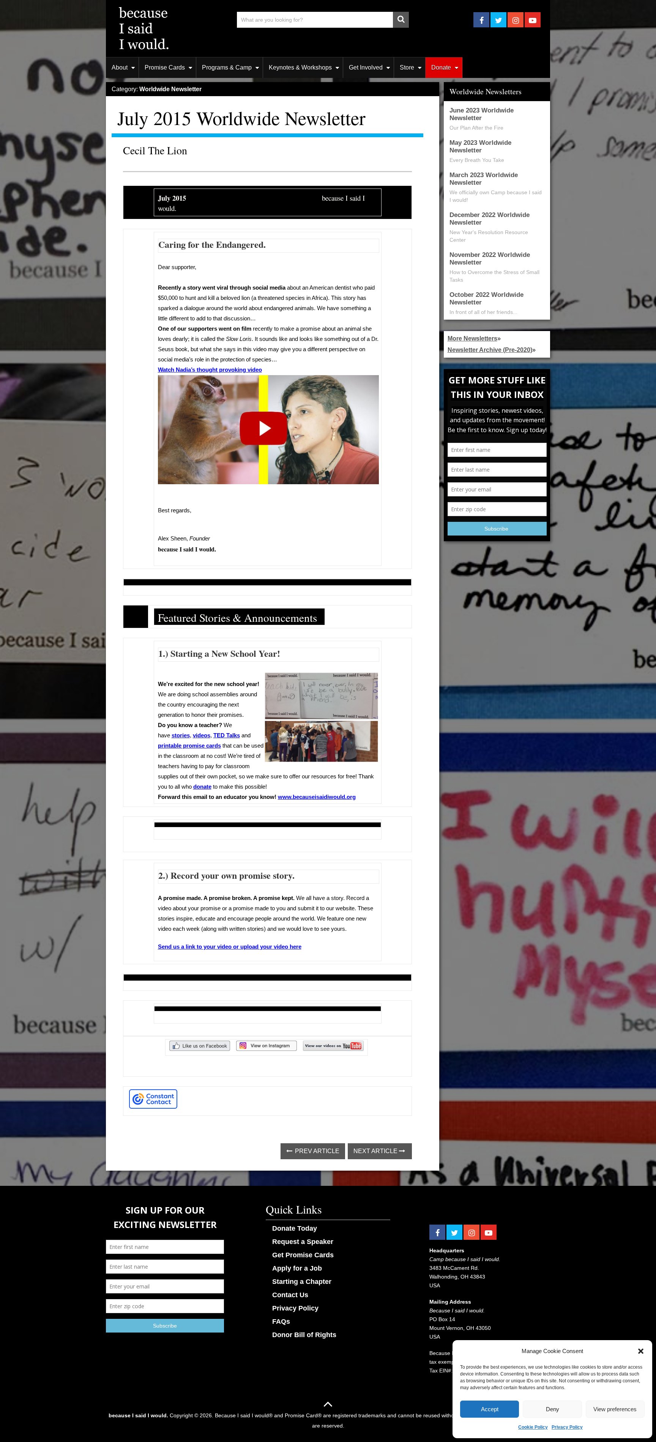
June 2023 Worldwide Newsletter (481, 114)
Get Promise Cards (303, 1255)
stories (181, 735)
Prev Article (316, 1151)
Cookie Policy (533, 1427)
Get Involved (366, 67)
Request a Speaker (302, 1242)
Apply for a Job (297, 1268)
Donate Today (294, 1228)
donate (202, 787)
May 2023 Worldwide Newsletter (480, 146)
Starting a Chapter (301, 1281)
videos (201, 735)
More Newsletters (472, 338)
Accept (489, 1409)
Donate (441, 67)
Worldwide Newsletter (170, 89)
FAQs (281, 1321)
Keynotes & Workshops (300, 67)
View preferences (615, 1409)
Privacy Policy (567, 1427)
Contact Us (290, 1295)
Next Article (376, 1151)
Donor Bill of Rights (304, 1335)
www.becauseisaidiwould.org (317, 797)
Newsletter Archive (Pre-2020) (490, 350)
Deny (552, 1409)
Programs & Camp (227, 67)
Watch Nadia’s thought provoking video (210, 370)
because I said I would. (138, 1415)
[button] (641, 1351)
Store (407, 67)
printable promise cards (189, 746)
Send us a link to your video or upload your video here (229, 947)
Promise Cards (165, 67)
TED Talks (226, 735)
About (120, 67)
